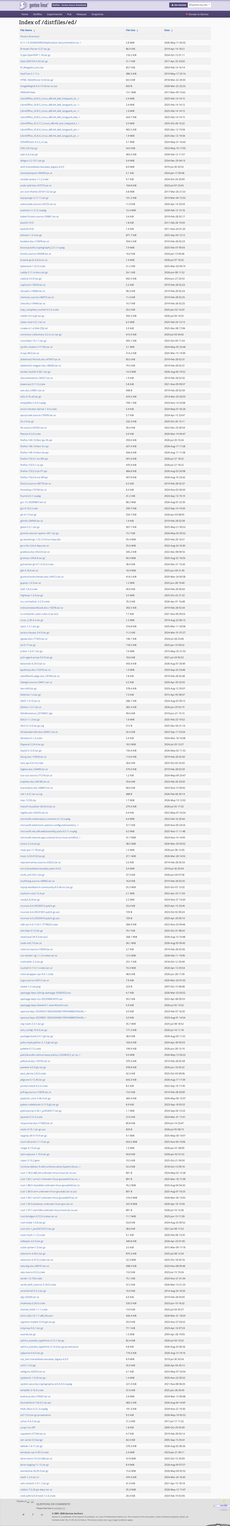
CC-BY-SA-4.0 (74, 1520)
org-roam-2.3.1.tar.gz (32, 1023)
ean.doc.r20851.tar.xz (32, 390)
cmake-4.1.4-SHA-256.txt (34, 328)
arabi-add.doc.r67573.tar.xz (36, 185)
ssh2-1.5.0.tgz (28, 1365)
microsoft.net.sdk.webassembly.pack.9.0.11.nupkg (48, 831)
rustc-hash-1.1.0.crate (32, 1234)
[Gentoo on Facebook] (32, 1514)
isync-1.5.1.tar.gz (29, 626)
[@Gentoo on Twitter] (23, 1514)
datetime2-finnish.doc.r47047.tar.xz (40, 359)
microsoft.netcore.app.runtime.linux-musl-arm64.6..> (50, 837)
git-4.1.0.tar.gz (28, 514)
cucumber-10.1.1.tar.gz (33, 340)
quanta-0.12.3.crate (31, 1116)
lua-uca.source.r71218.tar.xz (36, 775)
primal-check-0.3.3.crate (34, 1085)
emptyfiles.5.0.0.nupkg (33, 402)
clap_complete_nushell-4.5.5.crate (39, 309)
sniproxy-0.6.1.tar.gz (31, 1328)
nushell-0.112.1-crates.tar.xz (36, 967)
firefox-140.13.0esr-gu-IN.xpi (36, 440)
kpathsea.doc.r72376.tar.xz (35, 669)
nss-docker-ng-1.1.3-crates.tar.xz (38, 955)
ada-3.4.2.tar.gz (29, 154)
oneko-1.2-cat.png (30, 986)
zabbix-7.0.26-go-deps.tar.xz (36, 1489)
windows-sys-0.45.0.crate (34, 1452)
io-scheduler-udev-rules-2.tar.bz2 (39, 613)
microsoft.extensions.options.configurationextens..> (49, 825)
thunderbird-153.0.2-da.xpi (35, 1402)
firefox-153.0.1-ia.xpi (31, 464)
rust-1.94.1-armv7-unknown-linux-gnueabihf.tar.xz (48, 1197)
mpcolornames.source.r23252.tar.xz (40, 862)
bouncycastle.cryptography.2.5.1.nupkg (42, 247)
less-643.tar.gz (28, 688)
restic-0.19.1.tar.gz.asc (33, 1129)
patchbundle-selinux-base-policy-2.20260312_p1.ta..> (50, 1054)
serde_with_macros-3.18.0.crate (38, 1284)
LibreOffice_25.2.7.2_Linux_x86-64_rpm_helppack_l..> (49, 123)
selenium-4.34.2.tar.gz (32, 1253)
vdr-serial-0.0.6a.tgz (31, 1439)
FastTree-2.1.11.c (29, 73)
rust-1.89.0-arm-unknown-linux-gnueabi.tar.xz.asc (48, 1191)
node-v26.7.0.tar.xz (31, 943)
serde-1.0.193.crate (31, 1278)
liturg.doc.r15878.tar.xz (33, 756)
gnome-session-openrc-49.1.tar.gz (39, 533)
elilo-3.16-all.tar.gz (30, 396)
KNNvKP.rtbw (27, 92)
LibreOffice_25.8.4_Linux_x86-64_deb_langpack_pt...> (49, 135)
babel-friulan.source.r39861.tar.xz (39, 216)
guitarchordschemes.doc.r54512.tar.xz (42, 576)
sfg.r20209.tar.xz (29, 1297)
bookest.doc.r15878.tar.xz (34, 241)
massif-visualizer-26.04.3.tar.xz (37, 806)
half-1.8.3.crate (28, 589)
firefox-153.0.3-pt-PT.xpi (33, 471)
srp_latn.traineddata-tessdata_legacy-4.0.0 (44, 1359)
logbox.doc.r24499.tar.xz (34, 769)
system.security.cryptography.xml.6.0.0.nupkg (46, 1384)
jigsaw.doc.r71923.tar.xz (33, 638)
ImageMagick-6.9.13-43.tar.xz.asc (39, 86)
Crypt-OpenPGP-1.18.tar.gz (35, 55)
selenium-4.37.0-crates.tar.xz (36, 1259)
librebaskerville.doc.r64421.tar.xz (39, 731)
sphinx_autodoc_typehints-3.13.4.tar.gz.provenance (49, 1346)
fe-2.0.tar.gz (27, 421)
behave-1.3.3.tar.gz (31, 235)
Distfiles (37, 14)
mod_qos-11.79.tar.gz (32, 849)
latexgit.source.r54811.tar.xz (36, 682)
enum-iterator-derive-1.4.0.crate (38, 409)
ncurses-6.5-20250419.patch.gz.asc (40, 918)
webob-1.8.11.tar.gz (31, 1446)
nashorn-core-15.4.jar (32, 893)
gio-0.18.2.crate (29, 508)
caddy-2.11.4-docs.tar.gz (34, 272)
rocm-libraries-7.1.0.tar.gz (35, 1141)
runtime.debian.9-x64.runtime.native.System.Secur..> (50, 1166)
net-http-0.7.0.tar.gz (31, 930)
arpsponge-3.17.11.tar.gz (34, 197)
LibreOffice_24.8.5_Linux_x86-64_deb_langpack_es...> (49, 110)
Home (25, 14)
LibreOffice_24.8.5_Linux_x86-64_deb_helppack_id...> (49, 98)
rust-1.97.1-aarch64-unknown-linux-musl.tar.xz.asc (49, 1210)
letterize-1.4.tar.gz (30, 694)
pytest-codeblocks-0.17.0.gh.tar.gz (39, 1104)
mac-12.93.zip (28, 800)
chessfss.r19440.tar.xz (32, 303)
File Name (26, 30)
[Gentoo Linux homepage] (34, 5)
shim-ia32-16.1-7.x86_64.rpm (36, 1315)
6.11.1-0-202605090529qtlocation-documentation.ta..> (50, 42)
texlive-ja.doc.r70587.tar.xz (35, 1396)
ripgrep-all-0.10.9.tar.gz (33, 1135)
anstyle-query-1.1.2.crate (34, 179)
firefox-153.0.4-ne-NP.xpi (34, 477)
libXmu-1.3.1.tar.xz (30, 707)
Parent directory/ (29, 36)
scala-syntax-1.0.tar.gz (32, 1247)
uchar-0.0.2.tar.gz (30, 1421)
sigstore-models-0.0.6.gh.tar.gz (37, 1321)
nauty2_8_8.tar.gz (30, 899)
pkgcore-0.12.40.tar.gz (32, 1079)
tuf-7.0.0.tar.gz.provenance (35, 1415)
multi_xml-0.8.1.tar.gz (32, 874)
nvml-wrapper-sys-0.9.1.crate (36, 974)
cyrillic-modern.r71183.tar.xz (36, 346)
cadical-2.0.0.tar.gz (31, 278)
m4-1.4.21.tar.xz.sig (31, 794)
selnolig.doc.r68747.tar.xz (34, 1266)
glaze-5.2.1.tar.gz (30, 527)
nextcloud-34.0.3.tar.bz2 (34, 936)
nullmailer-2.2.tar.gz (31, 961)
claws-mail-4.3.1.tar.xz (32, 322)
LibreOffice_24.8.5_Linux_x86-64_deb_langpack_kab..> (50, 117)
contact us (59, 1508)
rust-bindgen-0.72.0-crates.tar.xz (38, 1216)
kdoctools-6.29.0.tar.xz (32, 663)
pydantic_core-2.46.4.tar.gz (35, 1098)
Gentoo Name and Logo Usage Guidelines (109, 1520)
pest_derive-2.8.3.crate (33, 1073)
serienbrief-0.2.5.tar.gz (33, 1290)
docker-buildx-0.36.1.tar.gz (35, 371)
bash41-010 (27, 222)
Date (167, 30)
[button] (178, 5)
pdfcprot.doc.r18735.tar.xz (35, 1061)
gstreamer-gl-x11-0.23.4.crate (37, 564)
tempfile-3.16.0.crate (32, 1390)
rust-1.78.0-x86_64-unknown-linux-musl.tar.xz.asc (48, 1172)
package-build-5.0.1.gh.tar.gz (36, 1036)
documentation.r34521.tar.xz (36, 377)
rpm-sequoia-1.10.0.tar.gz (35, 1154)
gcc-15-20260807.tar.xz (33, 502)
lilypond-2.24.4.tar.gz (32, 744)
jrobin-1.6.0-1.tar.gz (31, 651)
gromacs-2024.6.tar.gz (32, 558)
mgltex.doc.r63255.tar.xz (34, 812)
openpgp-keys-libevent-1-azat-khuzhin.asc (44, 1005)
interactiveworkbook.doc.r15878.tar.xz (41, 607)
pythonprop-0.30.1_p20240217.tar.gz (41, 1110)
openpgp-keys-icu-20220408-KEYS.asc (41, 998)
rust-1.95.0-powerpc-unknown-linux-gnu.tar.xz (46, 1203)
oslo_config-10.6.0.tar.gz (33, 1030)
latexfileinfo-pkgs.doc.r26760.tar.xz (40, 676)
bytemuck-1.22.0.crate (32, 266)
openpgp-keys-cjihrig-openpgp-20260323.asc (45, 992)
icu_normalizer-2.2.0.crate (35, 601)
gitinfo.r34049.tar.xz (31, 520)
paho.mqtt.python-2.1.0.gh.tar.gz (39, 1042)
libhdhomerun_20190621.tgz (36, 713)
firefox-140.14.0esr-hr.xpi (34, 446)
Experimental (54, 14)
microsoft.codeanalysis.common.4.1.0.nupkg (45, 818)
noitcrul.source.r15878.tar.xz (36, 949)
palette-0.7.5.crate (30, 1048)
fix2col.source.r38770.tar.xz (35, 483)
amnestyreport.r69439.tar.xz (36, 173)
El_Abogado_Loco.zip (31, 67)
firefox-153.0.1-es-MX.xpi (34, 458)
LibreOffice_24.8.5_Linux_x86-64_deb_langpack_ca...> (49, 104)
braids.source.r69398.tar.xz (35, 253)
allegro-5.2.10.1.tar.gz (32, 160)
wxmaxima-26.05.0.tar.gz (34, 1470)
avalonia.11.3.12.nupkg (33, 210)
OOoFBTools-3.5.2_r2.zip (33, 142)
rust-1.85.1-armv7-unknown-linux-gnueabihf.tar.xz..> (50, 1179)
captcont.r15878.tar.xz (32, 284)
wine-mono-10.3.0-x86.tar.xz (36, 1458)
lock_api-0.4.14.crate (31, 763)
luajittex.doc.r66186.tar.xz (35, 781)
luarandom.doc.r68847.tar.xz (36, 787)
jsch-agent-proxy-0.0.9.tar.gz (36, 657)
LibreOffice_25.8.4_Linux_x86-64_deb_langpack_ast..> (49, 129)
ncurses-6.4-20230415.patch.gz (37, 905)
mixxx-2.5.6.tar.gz (30, 843)
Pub (69, 14)
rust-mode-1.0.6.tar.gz (32, 1222)
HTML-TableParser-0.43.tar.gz (36, 79)
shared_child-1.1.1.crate (33, 1309)
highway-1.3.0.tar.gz (31, 595)
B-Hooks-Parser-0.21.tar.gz (35, 48)
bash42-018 (27, 228)
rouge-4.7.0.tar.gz (30, 1148)
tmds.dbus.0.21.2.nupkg (34, 1408)
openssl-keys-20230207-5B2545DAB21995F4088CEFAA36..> (53, 1011)
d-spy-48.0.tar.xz (29, 353)
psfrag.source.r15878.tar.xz (35, 1092)
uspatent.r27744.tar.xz (33, 1433)
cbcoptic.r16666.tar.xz (32, 291)
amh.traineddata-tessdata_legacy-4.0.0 (42, 166)
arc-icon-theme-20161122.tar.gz (38, 191)
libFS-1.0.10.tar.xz (30, 700)
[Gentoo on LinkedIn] (41, 1514)
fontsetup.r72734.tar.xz (33, 489)
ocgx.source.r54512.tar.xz (34, 980)
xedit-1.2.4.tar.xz (29, 1477)
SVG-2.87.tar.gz (28, 148)
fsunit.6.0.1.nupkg (30, 495)
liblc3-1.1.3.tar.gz (30, 719)
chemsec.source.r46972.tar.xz (37, 297)
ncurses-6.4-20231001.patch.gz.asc (40, 912)
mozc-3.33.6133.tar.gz (32, 856)
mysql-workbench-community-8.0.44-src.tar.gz (46, 887)
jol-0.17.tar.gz (28, 645)
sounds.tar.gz (28, 1334)
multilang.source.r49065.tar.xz (37, 881)
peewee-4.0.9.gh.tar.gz (33, 1067)
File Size (130, 30)
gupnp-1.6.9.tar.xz (30, 582)
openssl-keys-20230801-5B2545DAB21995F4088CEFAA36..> (53, 1017)
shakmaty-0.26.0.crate (32, 1303)
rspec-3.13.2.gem (30, 1160)
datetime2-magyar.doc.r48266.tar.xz (40, 365)
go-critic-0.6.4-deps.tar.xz (34, 545)
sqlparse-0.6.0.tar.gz (31, 1352)
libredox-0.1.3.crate (31, 738)
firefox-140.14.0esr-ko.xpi (34, 452)
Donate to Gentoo (198, 14)
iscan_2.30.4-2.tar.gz (31, 620)
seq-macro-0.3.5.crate (32, 1272)
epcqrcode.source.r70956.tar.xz (38, 415)
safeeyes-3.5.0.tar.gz (31, 1241)
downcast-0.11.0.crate (32, 384)
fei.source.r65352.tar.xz (33, 427)
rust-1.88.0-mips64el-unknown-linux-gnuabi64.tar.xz (50, 1185)
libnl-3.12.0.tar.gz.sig (32, 725)
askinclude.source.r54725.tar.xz (38, 204)
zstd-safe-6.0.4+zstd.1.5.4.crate (37, 1495)
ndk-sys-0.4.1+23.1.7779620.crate (39, 924)
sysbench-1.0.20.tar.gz (33, 1377)
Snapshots (97, 14)
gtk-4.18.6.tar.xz (29, 570)
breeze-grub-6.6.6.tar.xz (33, 259)
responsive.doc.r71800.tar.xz (36, 1123)
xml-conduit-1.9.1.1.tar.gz (34, 1483)
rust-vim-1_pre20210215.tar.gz (37, 1228)
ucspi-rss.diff (27, 1427)
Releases (82, 14)
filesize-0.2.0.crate (30, 433)
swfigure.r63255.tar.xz (32, 1371)
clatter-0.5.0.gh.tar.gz (32, 315)
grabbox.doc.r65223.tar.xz (35, 551)
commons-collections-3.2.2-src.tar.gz (41, 334)
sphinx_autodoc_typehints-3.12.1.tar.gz (42, 1340)
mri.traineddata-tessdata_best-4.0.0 (40, 868)
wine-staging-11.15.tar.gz (34, 1464)
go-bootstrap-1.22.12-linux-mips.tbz (40, 539)
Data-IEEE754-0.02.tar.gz (34, 61)
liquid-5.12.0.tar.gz (31, 750)
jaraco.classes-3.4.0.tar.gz (34, 632)
